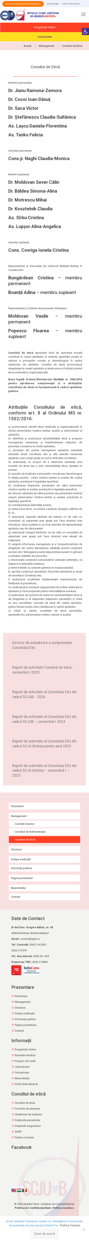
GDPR (18, 1131)
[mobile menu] (83, 15)
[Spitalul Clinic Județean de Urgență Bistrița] (30, 14)
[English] (13, 1190)
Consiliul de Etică (25, 839)
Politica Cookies (24, 1137)
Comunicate (44, 36)
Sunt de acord (44, 1234)
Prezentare (17, 806)
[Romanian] (24, 1190)
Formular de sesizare (27, 1108)
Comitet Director (24, 823)
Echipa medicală (21, 859)
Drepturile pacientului (27, 1120)
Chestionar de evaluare (28, 1114)
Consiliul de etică (25, 1102)
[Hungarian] (19, 1190)
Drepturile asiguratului (28, 1125)
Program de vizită (25, 1061)
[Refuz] (84, 1230)
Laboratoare (22, 1066)
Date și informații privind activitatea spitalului (23, 4)
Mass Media (18, 888)
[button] (85, 31)
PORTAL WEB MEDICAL (71, 4)
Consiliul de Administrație (30, 831)
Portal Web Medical (26, 1084)
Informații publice (21, 868)
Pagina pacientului (22, 878)
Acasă (27, 45)
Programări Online (44, 27)
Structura (16, 849)
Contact (15, 896)
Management (46, 45)
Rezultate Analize (53, 4)
